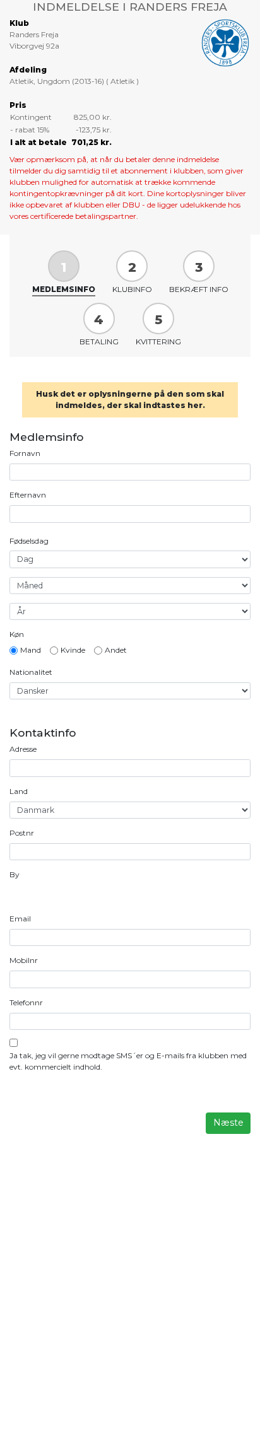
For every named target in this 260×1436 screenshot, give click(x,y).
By (14, 874)
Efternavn (27, 494)
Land (18, 791)
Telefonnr (26, 1002)
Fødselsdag (29, 541)
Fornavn (24, 453)
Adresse (23, 749)
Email (20, 918)
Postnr (21, 833)
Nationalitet (30, 672)
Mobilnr (23, 960)
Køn (16, 634)
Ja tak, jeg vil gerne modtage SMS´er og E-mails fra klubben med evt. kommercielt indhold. (128, 1061)
